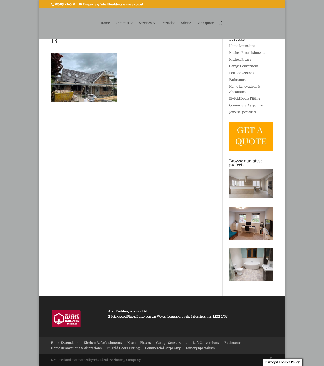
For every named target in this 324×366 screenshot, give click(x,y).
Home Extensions (242, 46)
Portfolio (168, 23)
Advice (186, 23)
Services (145, 23)
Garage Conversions (244, 66)
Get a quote (205, 23)
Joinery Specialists (242, 112)
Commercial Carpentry (246, 105)
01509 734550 (64, 4)
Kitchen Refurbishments (247, 53)
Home (105, 23)
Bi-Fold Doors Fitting (244, 98)
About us (122, 23)
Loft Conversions (241, 73)
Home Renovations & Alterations (76, 348)
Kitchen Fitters (240, 59)
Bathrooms (237, 80)
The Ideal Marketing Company (117, 360)
